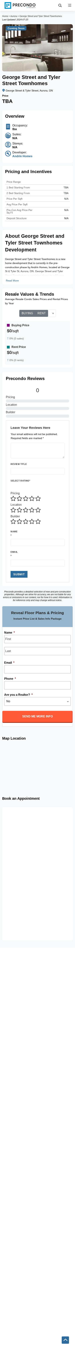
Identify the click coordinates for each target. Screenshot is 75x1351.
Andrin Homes (22, 156)
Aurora (13, 16)
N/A (66, 198)
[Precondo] (20, 5)
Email (14, 552)
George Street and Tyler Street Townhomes (40, 16)
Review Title (19, 464)
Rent (42, 313)
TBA (66, 193)
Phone (10, 678)
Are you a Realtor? (18, 694)
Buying (27, 313)
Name (14, 531)
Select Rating (20, 480)
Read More (12, 280)
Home (5, 16)
